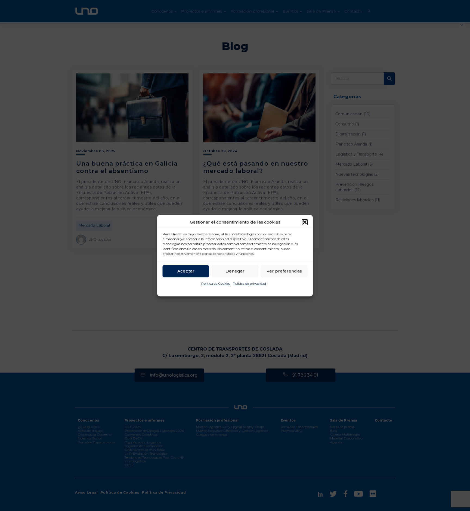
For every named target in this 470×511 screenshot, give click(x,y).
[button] (305, 222)
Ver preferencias (284, 271)
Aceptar (185, 271)
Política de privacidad (249, 283)
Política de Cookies (215, 283)
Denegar (235, 271)
